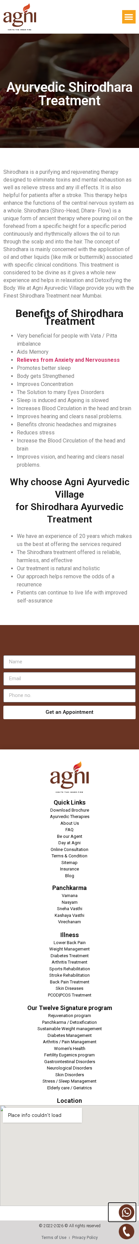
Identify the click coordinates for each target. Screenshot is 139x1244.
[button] (129, 17)
